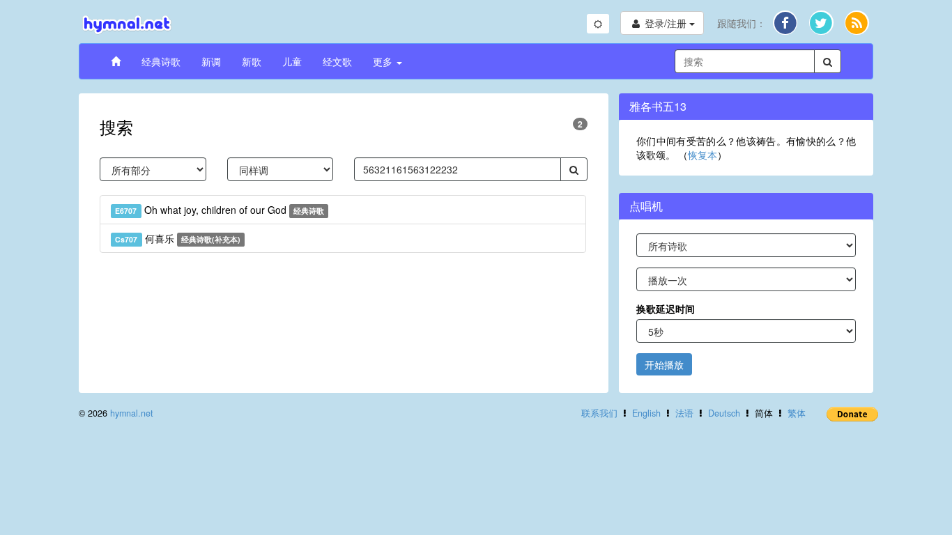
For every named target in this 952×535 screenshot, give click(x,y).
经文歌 (337, 61)
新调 (211, 61)
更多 (384, 61)
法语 (684, 413)
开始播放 (664, 364)
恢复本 (702, 155)
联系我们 (599, 413)
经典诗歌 (161, 61)
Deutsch (724, 413)
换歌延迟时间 (665, 309)
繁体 (797, 413)
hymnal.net (131, 413)
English (646, 413)
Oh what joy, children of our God (219, 210)
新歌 (251, 61)
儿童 (292, 61)
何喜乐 (177, 238)
